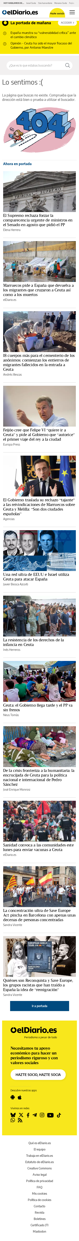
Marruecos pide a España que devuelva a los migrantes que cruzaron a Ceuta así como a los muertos (38, 290)
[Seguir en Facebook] (28, 1115)
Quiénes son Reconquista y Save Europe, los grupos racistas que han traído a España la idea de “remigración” (38, 985)
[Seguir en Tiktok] (59, 1115)
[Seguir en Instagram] (42, 1115)
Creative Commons (39, 1168)
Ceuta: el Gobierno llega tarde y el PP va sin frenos (37, 707)
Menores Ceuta (60, 3)
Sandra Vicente (12, 925)
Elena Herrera (11, 230)
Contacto (39, 1206)
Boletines (40, 1219)
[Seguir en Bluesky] (13, 1115)
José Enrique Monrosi (16, 789)
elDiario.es (9, 300)
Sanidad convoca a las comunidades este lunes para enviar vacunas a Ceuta (38, 847)
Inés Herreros (11, 649)
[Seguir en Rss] (20, 1120)
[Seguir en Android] (13, 1097)
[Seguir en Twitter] (21, 1115)
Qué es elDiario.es (39, 1143)
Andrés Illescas (12, 374)
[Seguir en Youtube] (50, 1115)
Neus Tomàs (11, 715)
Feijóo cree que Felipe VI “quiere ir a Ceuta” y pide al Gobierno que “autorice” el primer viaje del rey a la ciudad (39, 434)
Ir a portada (39, 1006)
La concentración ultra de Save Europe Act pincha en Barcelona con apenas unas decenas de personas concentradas (39, 915)
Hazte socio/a (57, 13)
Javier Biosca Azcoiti (15, 584)
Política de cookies (39, 1200)
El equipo (40, 1149)
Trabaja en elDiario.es (39, 1155)
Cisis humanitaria (45, 3)
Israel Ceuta (31, 3)
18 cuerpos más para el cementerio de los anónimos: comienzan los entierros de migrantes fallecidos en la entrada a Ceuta (39, 362)
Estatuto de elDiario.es (39, 1162)
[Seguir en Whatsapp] (13, 1120)
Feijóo (71, 3)
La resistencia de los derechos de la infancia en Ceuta (33, 642)
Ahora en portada (17, 164)
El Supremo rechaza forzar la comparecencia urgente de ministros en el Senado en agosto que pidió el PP (38, 220)
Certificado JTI (39, 1225)
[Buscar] (67, 65)
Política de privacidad (39, 1181)
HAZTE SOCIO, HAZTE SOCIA (38, 1075)
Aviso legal (40, 1174)
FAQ (39, 1187)
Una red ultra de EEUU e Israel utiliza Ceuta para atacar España (36, 577)
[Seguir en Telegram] (34, 1115)
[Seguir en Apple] (19, 1097)
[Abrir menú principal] (72, 12)
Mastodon (39, 1231)
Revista (39, 1212)
